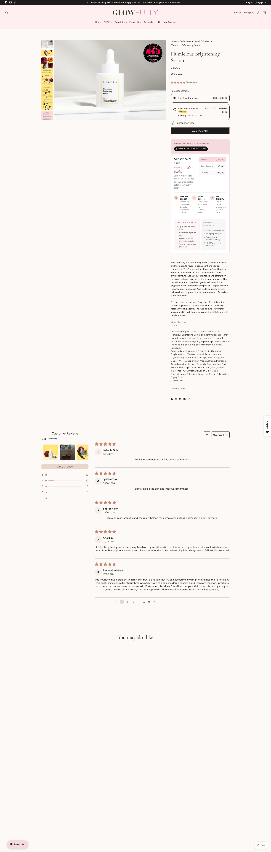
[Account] (258, 12)
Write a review (65, 466)
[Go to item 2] (67, 452)
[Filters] (207, 434)
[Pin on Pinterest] (180, 399)
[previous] (87, 2)
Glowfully (175, 67)
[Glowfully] (135, 12)
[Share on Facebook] (172, 399)
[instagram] (10, 2)
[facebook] (6, 2)
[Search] (6, 12)
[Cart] (264, 12)
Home (174, 41)
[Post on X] (176, 399)
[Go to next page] (154, 602)
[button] (178, 82)
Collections (185, 41)
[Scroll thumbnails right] (84, 452)
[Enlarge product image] (110, 80)
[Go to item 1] (50, 452)
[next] (183, 2)
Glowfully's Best (202, 41)
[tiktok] (15, 2)
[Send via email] (184, 399)
